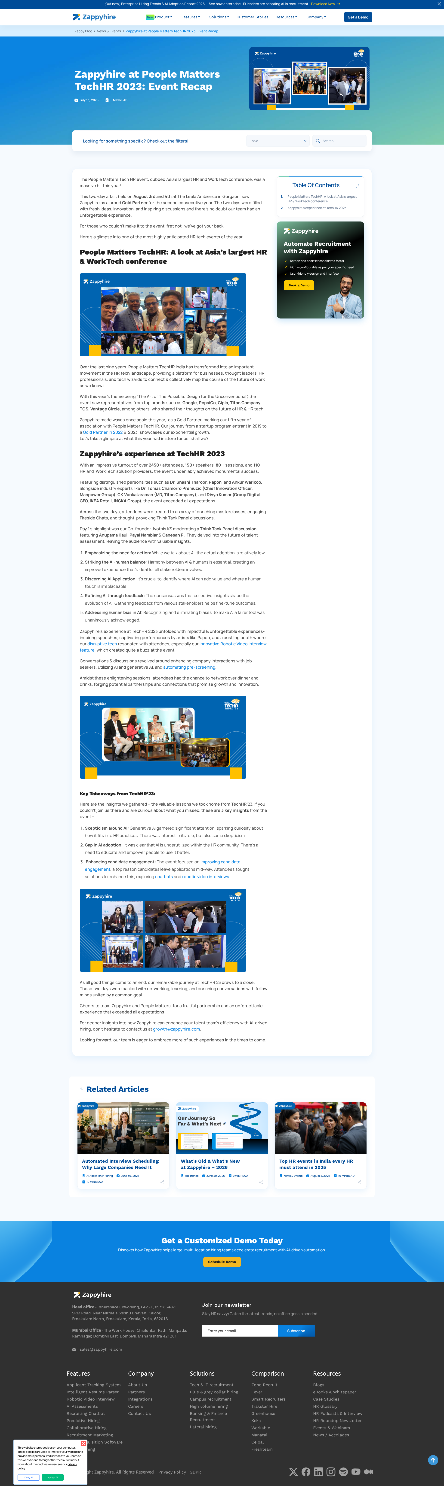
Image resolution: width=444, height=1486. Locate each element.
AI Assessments (82, 1406)
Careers (135, 1406)
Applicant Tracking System (94, 1384)
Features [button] (189, 17)
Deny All (29, 1477)
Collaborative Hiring (87, 1427)
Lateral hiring (203, 1426)
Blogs (318, 1384)
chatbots (164, 876)
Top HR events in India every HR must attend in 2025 (316, 1164)
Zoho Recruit (264, 1384)
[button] (163, 17)
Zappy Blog (83, 31)
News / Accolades (331, 1434)
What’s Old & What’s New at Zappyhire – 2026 (210, 1164)
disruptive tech (102, 643)
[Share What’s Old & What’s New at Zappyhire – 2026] (261, 1182)
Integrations (140, 1399)
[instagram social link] (331, 1472)
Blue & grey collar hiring (214, 1391)
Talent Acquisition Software (95, 1442)
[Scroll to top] (433, 1460)
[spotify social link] (343, 1472)
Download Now (323, 4)
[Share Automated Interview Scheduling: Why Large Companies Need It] (162, 1182)
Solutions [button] (217, 17)
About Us (137, 1384)
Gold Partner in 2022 (103, 432)
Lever (256, 1391)
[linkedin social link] (318, 1472)
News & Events (109, 31)
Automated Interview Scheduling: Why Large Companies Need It (120, 1164)
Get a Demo (358, 17)
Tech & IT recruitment (212, 1384)
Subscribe (296, 1330)
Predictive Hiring (83, 1420)
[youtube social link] (356, 1472)
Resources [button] (285, 17)
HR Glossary (325, 1406)
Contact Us (139, 1413)
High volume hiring (209, 1406)
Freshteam (262, 1449)
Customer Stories (252, 17)
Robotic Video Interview (91, 1399)
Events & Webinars (331, 1427)
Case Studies (326, 1399)
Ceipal (257, 1442)
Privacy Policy (172, 1472)
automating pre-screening (189, 667)
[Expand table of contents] (357, 186)
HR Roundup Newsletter (337, 1420)
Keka (256, 1420)
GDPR (195, 1472)
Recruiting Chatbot (86, 1413)
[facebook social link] (306, 1472)
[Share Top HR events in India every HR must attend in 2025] (359, 1182)
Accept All (52, 1477)
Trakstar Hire (264, 1406)
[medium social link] (368, 1472)
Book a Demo (299, 285)
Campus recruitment (210, 1399)
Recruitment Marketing (90, 1434)
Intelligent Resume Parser (93, 1391)
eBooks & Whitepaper (334, 1391)
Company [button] (314, 17)
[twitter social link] (293, 1472)
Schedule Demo (222, 1262)
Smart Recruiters (268, 1399)
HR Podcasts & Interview (337, 1413)
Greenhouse (263, 1413)
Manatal (259, 1434)
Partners (136, 1391)
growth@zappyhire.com (176, 1029)
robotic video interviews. (206, 876)
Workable (260, 1427)
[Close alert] (439, 4)
